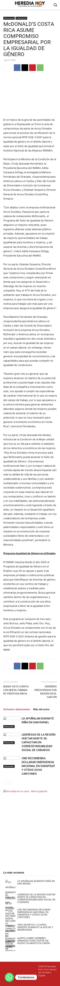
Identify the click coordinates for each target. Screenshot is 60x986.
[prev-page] (5, 782)
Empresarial (21, 18)
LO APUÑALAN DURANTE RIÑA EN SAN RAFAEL (36, 882)
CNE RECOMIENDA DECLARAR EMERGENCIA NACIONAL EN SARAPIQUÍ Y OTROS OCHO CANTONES (38, 766)
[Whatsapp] (45, 981)
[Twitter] (29, 981)
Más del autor (41, 709)
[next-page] (11, 782)
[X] (25, 67)
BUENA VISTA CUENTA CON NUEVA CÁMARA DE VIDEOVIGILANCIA (16, 690)
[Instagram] (21, 981)
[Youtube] (37, 981)
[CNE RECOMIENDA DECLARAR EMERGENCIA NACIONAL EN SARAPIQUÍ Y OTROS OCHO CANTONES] (11, 762)
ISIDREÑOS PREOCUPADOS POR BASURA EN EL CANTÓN (45, 692)
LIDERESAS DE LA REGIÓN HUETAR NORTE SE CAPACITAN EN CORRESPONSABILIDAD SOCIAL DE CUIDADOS (38, 742)
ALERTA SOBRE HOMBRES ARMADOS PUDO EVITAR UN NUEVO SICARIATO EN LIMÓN (33, 940)
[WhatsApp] (40, 67)
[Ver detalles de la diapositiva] (30, 827)
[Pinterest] (32, 67)
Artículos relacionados (16, 709)
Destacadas (9, 18)
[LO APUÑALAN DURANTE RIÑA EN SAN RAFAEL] (11, 722)
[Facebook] (17, 67)
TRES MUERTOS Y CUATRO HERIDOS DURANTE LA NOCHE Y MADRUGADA (35, 927)
